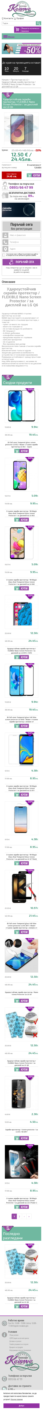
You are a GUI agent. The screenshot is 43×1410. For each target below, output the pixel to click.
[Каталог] (21, 9)
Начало (5, 79)
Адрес (5, 249)
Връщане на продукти (16, 1347)
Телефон (5, 242)
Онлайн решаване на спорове (18, 1344)
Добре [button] (21, 1406)
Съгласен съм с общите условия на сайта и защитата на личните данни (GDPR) (22, 254)
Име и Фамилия (5, 235)
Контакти (8, 18)
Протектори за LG (19, 79)
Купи (36, 175)
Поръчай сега (24, 262)
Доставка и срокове (15, 1341)
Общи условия (13, 1335)
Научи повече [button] (17, 1399)
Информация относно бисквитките (20, 1350)
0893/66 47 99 (15, 1379)
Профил (20, 18)
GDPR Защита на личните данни (19, 1338)
